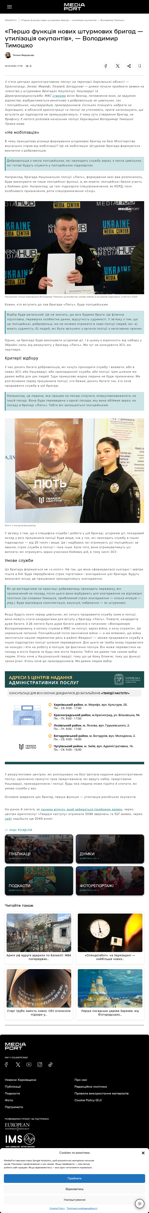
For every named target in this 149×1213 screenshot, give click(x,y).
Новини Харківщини (20, 1079)
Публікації (13, 1086)
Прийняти (74, 1178)
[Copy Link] (140, 66)
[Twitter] (118, 66)
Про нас (80, 1079)
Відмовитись (75, 1189)
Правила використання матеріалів (101, 1093)
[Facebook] (106, 66)
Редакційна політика (90, 1086)
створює (59, 95)
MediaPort (11, 20)
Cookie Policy (57, 1208)
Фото (9, 1100)
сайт (8, 818)
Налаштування (74, 1199)
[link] (7, 1064)
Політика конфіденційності (82, 1208)
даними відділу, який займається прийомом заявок (81, 809)
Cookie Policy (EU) (88, 1100)
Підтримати (14, 1107)
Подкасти (12, 1093)
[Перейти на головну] (74, 7)
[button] (143, 1153)
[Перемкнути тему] (139, 1203)
